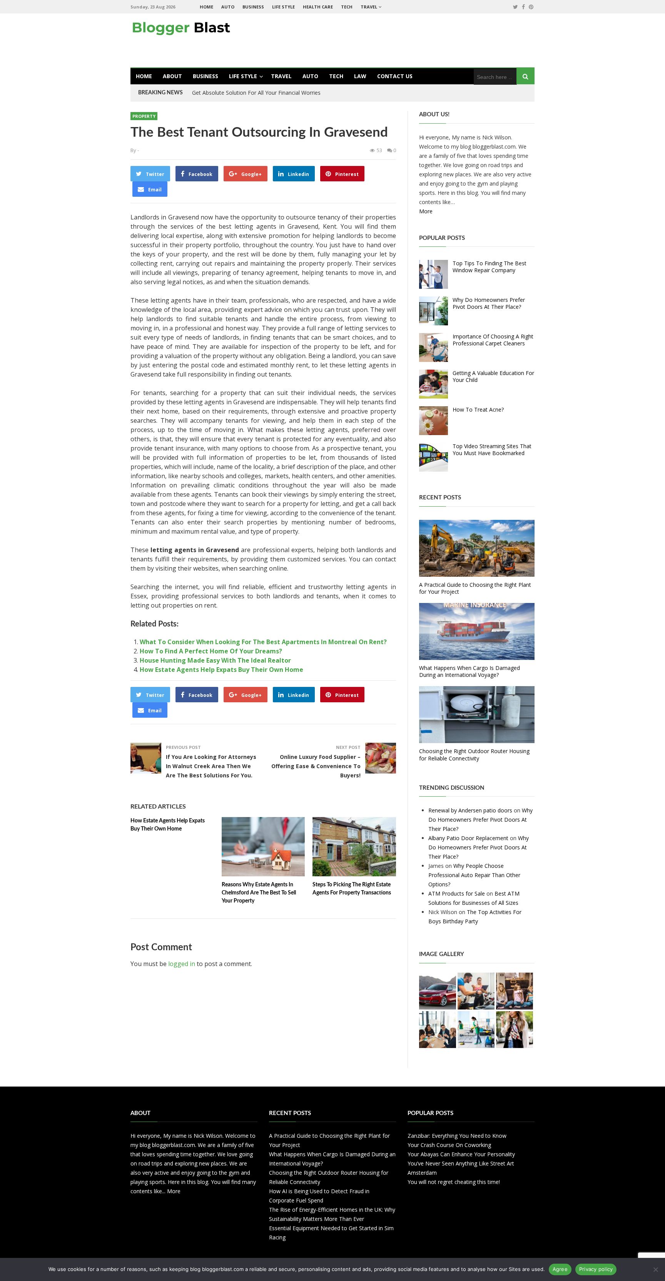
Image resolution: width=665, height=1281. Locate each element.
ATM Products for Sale (456, 893)
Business (253, 7)
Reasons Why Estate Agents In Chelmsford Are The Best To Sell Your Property (259, 893)
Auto (227, 7)
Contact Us (395, 76)
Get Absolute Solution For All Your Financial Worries (256, 92)
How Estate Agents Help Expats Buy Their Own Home (221, 669)
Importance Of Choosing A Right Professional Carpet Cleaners (493, 340)
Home (206, 7)
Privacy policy (596, 1269)
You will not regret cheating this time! (454, 1182)
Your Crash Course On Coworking (449, 1145)
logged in (181, 963)
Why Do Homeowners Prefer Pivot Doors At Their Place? (489, 303)
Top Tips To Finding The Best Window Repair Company (489, 267)
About (172, 76)
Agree (560, 1269)
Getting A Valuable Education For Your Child (493, 376)
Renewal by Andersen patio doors (470, 810)
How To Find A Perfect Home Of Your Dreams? (211, 651)
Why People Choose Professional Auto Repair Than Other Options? (474, 875)
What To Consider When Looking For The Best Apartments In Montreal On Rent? (263, 642)
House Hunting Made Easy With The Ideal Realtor (215, 660)
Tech (347, 7)
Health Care (318, 7)
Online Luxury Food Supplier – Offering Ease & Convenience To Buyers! (316, 766)
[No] (655, 1269)
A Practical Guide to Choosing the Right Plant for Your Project (475, 588)
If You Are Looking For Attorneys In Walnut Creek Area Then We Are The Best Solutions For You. (211, 766)
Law (360, 76)
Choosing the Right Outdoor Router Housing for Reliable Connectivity (474, 754)
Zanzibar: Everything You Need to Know (457, 1135)
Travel (369, 7)
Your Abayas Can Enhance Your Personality (461, 1154)
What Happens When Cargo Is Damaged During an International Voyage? (469, 671)
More (426, 211)
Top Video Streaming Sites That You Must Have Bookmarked (492, 449)
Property (143, 116)
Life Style (283, 7)
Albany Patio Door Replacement (468, 838)
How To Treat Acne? (478, 409)
